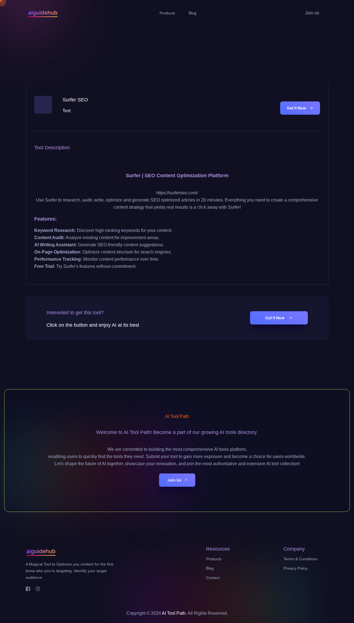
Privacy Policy (295, 568)
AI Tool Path (174, 613)
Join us (312, 13)
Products (167, 13)
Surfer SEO (75, 100)
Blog (192, 13)
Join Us (174, 480)
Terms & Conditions (300, 559)
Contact (213, 577)
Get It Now (296, 108)
